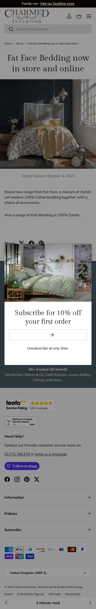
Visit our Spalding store (57, 4)
